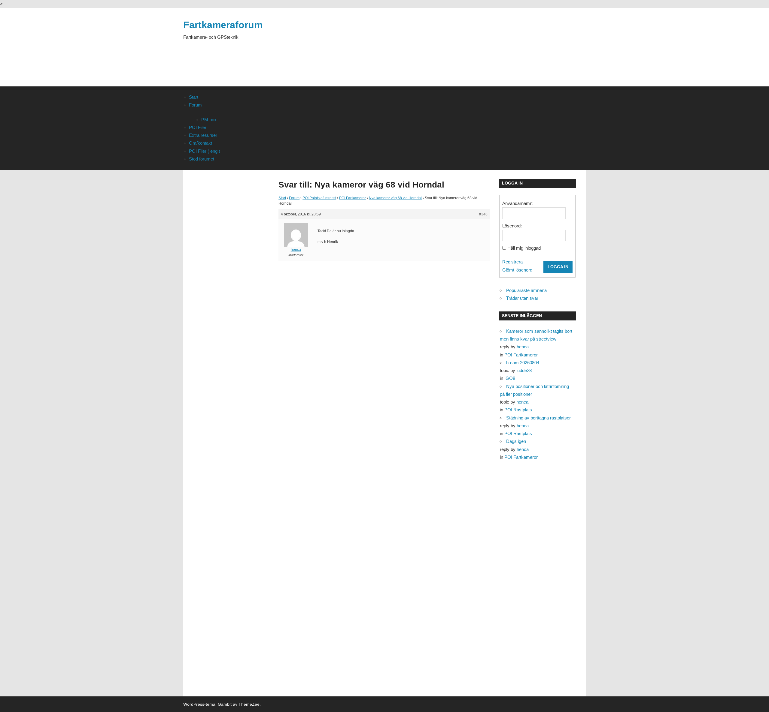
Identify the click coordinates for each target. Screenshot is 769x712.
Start (193, 97)
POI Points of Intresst (319, 198)
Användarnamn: (517, 203)
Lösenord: (512, 225)
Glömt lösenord (517, 269)
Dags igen (516, 441)
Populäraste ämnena (526, 290)
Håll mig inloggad (524, 248)
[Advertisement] (476, 54)
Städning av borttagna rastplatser (538, 417)
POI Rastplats (518, 409)
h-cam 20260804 (522, 362)
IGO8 (509, 378)
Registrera (512, 261)
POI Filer (197, 127)
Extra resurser (203, 135)
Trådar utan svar (522, 298)
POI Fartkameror (352, 198)
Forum (195, 104)
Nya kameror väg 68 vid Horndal (395, 198)
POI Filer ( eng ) (204, 151)
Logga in (558, 266)
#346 (483, 214)
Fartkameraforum (223, 25)
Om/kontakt (200, 143)
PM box (209, 119)
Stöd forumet (201, 158)
